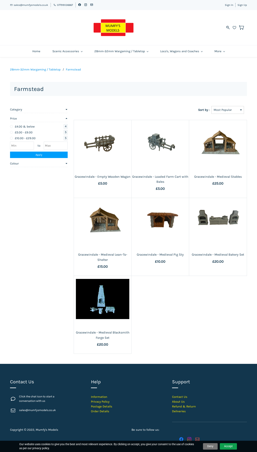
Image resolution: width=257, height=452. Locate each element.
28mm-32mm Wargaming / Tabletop (35, 69)
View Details (102, 158)
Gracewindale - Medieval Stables (218, 177)
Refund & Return (184, 406)
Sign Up (242, 4)
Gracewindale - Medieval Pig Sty (160, 254)
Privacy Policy (100, 401)
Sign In (229, 4)
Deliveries (179, 411)
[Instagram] (189, 439)
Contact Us (179, 397)
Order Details (100, 411)
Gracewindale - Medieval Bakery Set (218, 254)
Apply (39, 154)
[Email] (197, 439)
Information (99, 397)
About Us (178, 401)
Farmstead (73, 69)
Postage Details (101, 406)
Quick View (102, 148)
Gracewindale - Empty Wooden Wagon (103, 177)
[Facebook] (181, 439)
